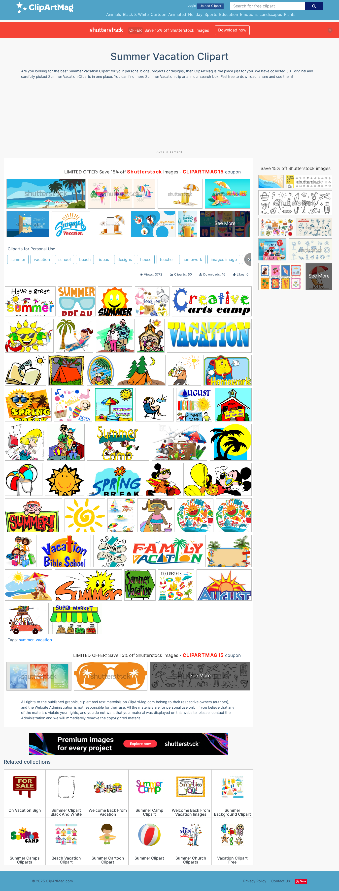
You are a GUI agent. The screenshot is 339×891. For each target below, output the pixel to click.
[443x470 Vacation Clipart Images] (195, 518)
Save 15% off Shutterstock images (296, 168)
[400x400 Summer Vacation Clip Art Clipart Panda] (114, 407)
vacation (42, 259)
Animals (113, 14)
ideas (104, 259)
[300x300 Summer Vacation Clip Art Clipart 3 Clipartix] (23, 481)
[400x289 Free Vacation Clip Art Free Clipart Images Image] (141, 372)
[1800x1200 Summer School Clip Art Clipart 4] (118, 444)
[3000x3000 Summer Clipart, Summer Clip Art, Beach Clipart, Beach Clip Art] (73, 407)
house (145, 259)
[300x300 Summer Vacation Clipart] (154, 407)
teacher (167, 259)
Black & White (136, 14)
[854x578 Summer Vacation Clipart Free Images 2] (33, 518)
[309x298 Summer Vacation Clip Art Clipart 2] (230, 444)
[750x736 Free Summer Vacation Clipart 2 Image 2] (66, 372)
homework (192, 259)
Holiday (195, 14)
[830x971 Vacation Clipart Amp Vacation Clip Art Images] (20, 553)
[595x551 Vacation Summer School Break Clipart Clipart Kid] (76, 304)
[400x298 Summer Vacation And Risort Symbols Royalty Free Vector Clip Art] (179, 444)
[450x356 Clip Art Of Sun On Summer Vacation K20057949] (29, 338)
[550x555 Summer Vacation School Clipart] (233, 406)
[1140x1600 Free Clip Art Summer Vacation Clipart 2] (150, 338)
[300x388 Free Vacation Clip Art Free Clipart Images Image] (100, 372)
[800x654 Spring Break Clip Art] (28, 407)
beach (85, 259)
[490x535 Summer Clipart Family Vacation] (65, 444)
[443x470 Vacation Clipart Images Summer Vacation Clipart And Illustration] (233, 517)
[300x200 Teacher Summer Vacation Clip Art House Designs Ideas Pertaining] (75, 621)
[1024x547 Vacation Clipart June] (88, 587)
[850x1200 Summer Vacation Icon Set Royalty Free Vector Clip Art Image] (121, 518)
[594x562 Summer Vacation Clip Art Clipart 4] (64, 481)
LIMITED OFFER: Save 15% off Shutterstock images (125, 655)
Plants (289, 14)
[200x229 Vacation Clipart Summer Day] (140, 587)
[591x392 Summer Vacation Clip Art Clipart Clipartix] (115, 481)
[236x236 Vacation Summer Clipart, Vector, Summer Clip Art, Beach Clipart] (112, 553)
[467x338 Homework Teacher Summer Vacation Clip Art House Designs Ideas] (227, 372)
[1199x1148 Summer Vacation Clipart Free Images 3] (85, 518)
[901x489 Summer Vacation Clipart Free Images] (217, 481)
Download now (232, 30)
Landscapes (271, 14)
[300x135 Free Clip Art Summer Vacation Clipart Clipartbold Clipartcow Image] (209, 338)
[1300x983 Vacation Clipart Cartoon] (28, 587)
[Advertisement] (169, 116)
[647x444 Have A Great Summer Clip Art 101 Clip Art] (30, 304)
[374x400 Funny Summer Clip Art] (184, 372)
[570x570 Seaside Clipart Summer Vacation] (152, 304)
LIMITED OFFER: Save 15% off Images (121, 171)
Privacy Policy (254, 881)
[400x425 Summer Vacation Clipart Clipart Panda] (194, 407)
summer (17, 259)
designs (124, 259)
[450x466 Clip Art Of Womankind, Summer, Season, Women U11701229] (74, 338)
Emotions (249, 14)
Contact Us (280, 881)
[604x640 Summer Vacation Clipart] (163, 481)
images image (224, 259)
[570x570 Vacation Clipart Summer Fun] (176, 587)
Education (228, 14)
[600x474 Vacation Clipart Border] (228, 553)
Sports (210, 14)
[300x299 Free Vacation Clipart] (115, 338)
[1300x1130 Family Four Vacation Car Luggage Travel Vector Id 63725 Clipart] (25, 621)
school (64, 259)
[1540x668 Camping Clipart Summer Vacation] (211, 304)
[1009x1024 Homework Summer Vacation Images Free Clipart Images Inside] (115, 304)
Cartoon (158, 14)
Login (192, 5)
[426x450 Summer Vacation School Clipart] (24, 444)
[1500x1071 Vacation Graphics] (65, 553)
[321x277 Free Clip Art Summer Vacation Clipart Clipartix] (25, 372)
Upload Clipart (210, 6)
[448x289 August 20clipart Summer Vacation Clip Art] (224, 587)
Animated (177, 14)
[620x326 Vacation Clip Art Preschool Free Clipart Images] (168, 553)
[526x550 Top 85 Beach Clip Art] (156, 518)
